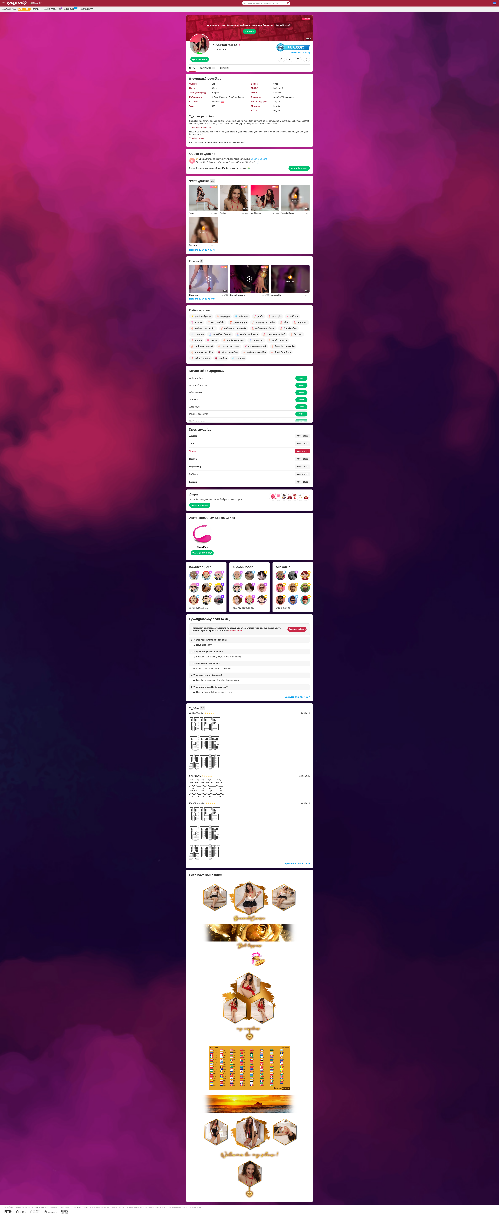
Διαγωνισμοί (69, 9)
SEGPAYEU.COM (82, 1207)
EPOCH (71, 1207)
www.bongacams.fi (41, 1207)
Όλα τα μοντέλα (9, 9)
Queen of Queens (259, 159)
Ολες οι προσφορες (52, 9)
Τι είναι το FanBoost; (300, 53)
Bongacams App (86, 9)
